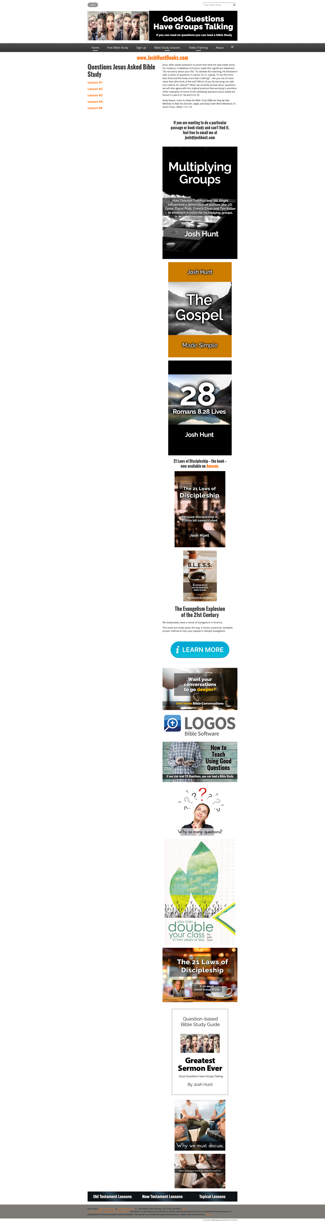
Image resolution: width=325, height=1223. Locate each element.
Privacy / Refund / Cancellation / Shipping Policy (108, 1211)
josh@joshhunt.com (126, 1208)
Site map (209, 1215)
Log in (92, 4)
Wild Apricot (216, 1220)
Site (184, 1208)
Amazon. (212, 466)
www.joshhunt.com (106, 1208)
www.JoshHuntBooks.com (162, 57)
